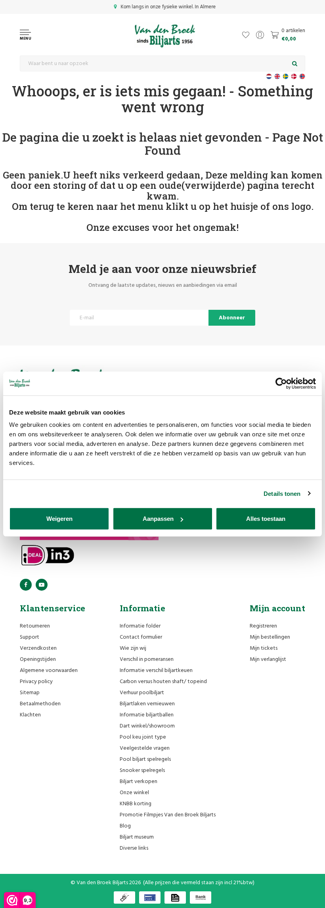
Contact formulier (141, 637)
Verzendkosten (38, 648)
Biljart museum (137, 837)
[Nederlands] (269, 76)
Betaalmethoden (40, 703)
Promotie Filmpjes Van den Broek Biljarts (168, 815)
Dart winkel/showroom (147, 726)
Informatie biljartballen (147, 715)
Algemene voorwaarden (49, 670)
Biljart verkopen (138, 781)
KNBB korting (135, 803)
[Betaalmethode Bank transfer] (200, 897)
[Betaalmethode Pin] (150, 897)
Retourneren (35, 626)
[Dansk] (294, 76)
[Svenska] (286, 76)
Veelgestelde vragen (145, 748)
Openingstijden (38, 659)
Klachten (30, 715)
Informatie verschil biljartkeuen (156, 670)
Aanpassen (158, 518)
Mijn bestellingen (270, 637)
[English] (277, 76)
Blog (125, 826)
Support (29, 637)
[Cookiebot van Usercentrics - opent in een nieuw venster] (281, 383)
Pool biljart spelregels (145, 759)
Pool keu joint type (143, 737)
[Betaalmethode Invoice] (175, 897)
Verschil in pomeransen (147, 659)
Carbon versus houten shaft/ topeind (163, 681)
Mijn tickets (263, 648)
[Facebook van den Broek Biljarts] (26, 585)
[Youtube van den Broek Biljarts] (42, 585)
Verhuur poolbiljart (142, 692)
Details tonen (282, 493)
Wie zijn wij (133, 648)
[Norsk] (302, 76)
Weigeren (59, 518)
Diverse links (134, 848)
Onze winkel (134, 792)
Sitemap (30, 692)
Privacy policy (36, 681)
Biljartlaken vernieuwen (147, 703)
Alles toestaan (265, 518)
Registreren (263, 626)
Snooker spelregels (142, 770)
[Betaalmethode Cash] (124, 897)
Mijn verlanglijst (268, 659)
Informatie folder (140, 626)
